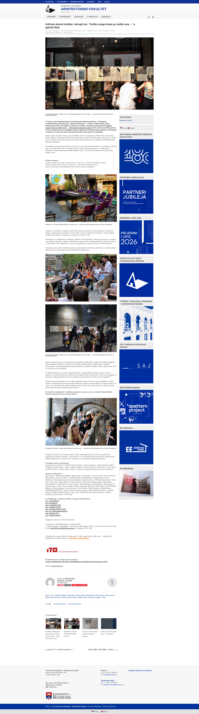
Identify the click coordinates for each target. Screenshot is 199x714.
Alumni (60, 585)
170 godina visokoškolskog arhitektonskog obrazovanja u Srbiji (88, 595)
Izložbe (68, 585)
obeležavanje (82, 597)
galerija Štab (49, 597)
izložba (63, 597)
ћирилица (122, 120)
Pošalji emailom (76, 604)
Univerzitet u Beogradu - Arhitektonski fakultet (59, 31)
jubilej (69, 597)
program (98, 597)
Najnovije (78, 31)
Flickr (145, 1)
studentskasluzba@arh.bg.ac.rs (113, 685)
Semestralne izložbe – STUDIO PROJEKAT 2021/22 (71, 634)
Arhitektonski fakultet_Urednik (66, 580)
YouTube (142, 1)
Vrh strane (148, 706)
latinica (129, 120)
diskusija (57, 597)
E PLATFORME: (62, 1)
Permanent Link (61, 604)
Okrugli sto (91, 597)
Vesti (84, 31)
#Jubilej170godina (57, 566)
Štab (103, 597)
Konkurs (74, 597)
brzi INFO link (49, 1)
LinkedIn (149, 1)
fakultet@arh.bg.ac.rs (110, 675)
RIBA (99, 1)
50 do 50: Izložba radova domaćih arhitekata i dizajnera (90, 634)
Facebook (139, 1)
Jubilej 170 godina (79, 585)
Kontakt (107, 1)
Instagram (152, 1)
